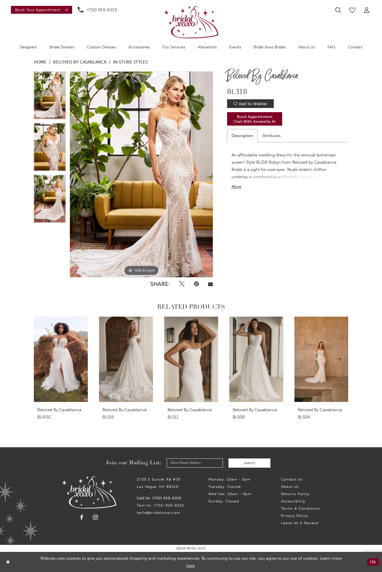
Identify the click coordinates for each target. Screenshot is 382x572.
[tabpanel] (50, 97)
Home (40, 62)
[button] (367, 10)
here (190, 565)
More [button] (236, 186)
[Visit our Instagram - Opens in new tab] (95, 517)
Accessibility (293, 501)
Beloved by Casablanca (79, 62)
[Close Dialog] (8, 562)
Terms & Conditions (300, 508)
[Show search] (338, 10)
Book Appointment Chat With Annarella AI (255, 119)
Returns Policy (295, 494)
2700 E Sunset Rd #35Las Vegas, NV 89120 (158, 483)
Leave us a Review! (300, 523)
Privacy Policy (294, 516)
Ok (373, 561)
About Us (290, 486)
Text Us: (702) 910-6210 (160, 505)
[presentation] (61, 359)
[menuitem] (40, 10)
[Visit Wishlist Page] (352, 10)
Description (242, 135)
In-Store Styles (130, 62)
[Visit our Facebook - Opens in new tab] (82, 517)
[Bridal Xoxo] (191, 22)
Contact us (292, 479)
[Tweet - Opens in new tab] (182, 284)
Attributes (272, 135)
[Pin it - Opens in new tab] (196, 284)
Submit (249, 463)
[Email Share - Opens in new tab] (210, 284)
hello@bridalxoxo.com (158, 512)
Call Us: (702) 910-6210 (159, 498)
